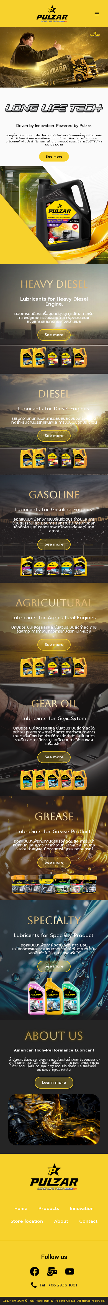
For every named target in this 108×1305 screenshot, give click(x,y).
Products (48, 1208)
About (61, 1221)
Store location (27, 1221)
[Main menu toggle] (96, 13)
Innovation (82, 1208)
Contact (88, 1221)
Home (20, 1208)
